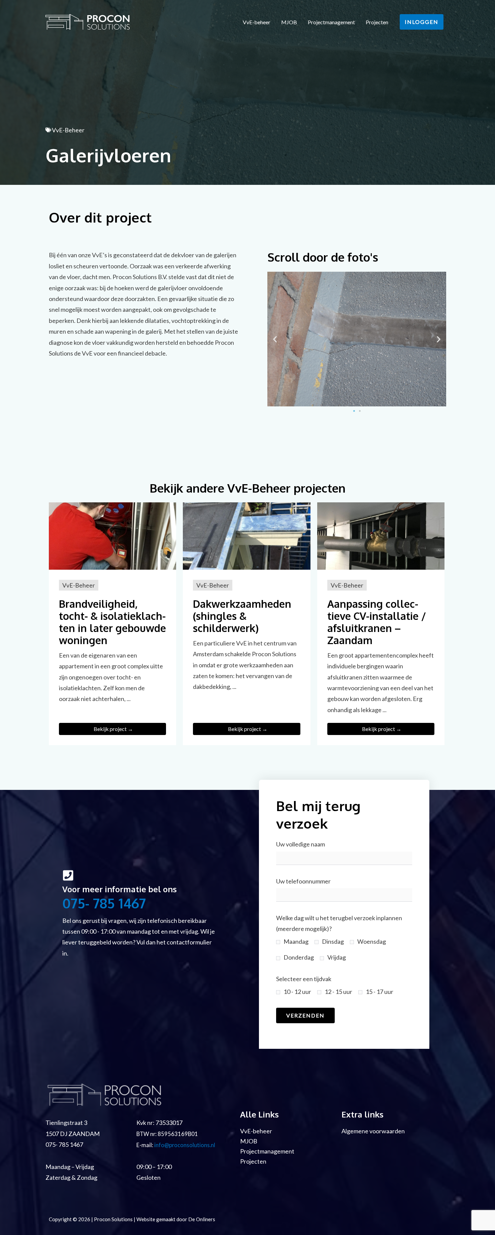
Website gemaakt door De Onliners (175, 1219)
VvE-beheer (256, 22)
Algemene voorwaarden (373, 1131)
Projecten (377, 22)
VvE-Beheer (68, 130)
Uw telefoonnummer (303, 881)
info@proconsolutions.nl (184, 1145)
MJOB (289, 22)
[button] (421, 22)
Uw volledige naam (300, 844)
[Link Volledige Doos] (112, 623)
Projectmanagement (331, 22)
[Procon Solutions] (87, 21)
